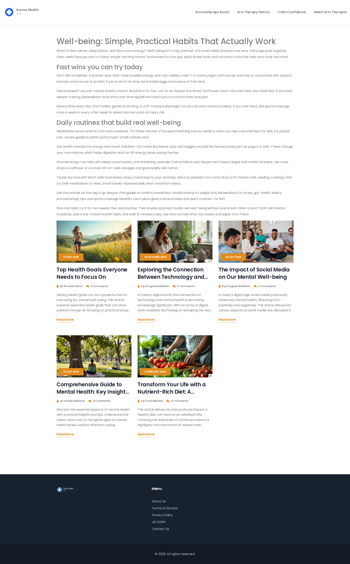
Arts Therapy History (253, 12)
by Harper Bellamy (72, 401)
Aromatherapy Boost (212, 12)
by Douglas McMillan (155, 286)
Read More (65, 320)
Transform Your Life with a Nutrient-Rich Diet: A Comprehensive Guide (172, 388)
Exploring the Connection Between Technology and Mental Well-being (171, 273)
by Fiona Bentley (152, 401)
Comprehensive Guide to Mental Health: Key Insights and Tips (92, 388)
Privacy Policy (162, 515)
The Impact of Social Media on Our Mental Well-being (254, 273)
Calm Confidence (292, 12)
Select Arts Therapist (330, 12)
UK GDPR (158, 522)
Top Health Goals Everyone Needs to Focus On (92, 273)
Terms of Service (165, 508)
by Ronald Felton (71, 286)
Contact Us (160, 529)
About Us (158, 501)
